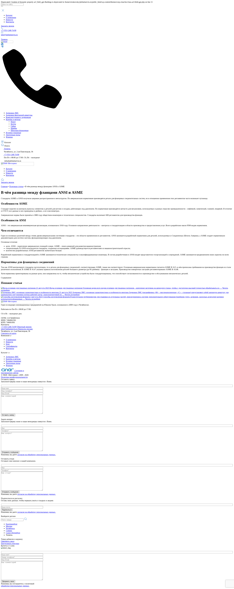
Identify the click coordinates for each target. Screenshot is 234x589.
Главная (4, 186)
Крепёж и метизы (13, 119)
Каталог (9, 15)
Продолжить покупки (10, 543)
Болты (13, 124)
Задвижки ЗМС (12, 113)
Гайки (13, 126)
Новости (9, 20)
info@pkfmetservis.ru (9, 35)
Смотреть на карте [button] (8, 333)
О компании (11, 17)
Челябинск (10, 528)
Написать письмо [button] (25, 329)
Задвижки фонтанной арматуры (19, 115)
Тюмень (4, 39)
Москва (9, 526)
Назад (13, 122)
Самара (9, 531)
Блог (8, 344)
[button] (117, 10)
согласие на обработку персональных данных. (36, 455)
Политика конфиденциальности (14, 377)
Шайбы (14, 128)
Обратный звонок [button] (24, 327)
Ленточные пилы (13, 135)
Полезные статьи (16, 186)
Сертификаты (11, 346)
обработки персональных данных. (15, 586)
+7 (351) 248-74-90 (8, 30)
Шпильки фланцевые (20, 130)
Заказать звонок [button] (7, 26)
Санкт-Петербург (13, 533)
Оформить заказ (7, 541)
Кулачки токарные (13, 133)
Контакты (10, 22)
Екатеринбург (11, 524)
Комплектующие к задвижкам (18, 117)
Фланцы (9, 137)
